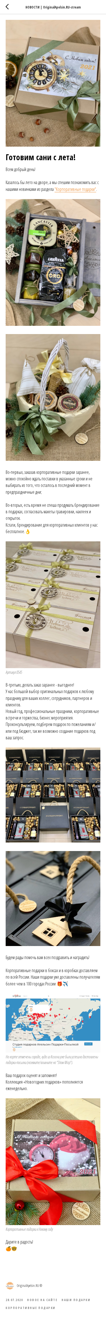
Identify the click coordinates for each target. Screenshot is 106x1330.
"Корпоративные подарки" (75, 189)
